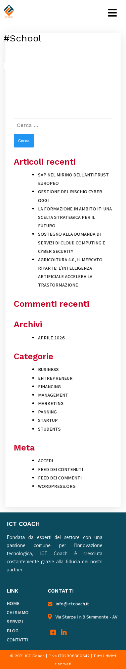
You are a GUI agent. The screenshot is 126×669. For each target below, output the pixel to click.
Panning (47, 412)
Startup (48, 420)
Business (48, 369)
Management (53, 395)
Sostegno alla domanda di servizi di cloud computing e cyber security (71, 242)
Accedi (45, 461)
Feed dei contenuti (60, 469)
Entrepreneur (55, 378)
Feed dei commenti (60, 478)
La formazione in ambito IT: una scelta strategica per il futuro (75, 217)
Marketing (51, 403)
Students (49, 429)
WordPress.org (57, 486)
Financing (49, 386)
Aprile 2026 (51, 338)
